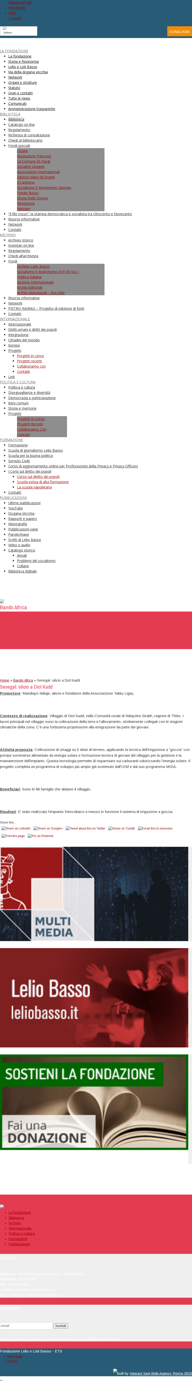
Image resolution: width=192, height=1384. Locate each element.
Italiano (7, 32)
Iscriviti (61, 1326)
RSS (12, 13)
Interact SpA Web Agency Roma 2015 (161, 1373)
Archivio (15, 1223)
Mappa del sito (20, 3)
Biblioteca (16, 1218)
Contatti (15, 18)
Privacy (13, 1361)
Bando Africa (23, 680)
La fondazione (20, 1213)
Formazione (18, 1239)
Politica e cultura (22, 1234)
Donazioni (180, 32)
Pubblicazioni (19, 1244)
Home (4, 680)
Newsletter (17, 8)
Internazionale (20, 1228)
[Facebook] (152, 31)
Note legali (15, 1356)
